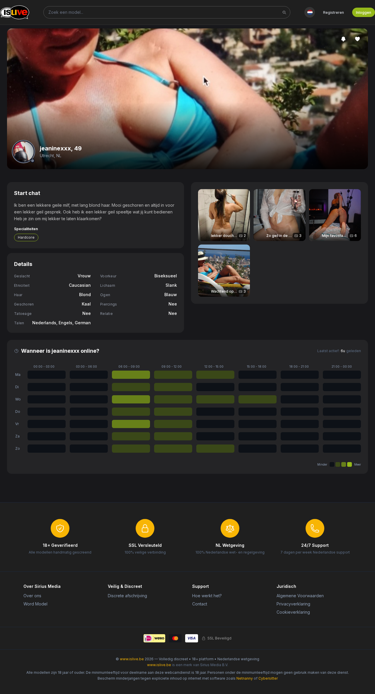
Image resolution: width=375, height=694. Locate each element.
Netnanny (244, 678)
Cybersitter (268, 678)
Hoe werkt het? (207, 595)
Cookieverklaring (293, 612)
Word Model (35, 603)
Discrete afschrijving (127, 595)
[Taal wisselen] (309, 12)
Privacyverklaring (293, 603)
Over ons (32, 595)
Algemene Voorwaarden (300, 595)
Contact (199, 603)
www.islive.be (132, 659)
